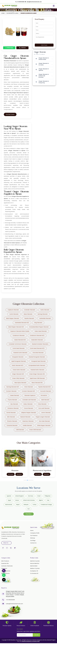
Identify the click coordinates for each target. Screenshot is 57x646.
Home (3, 13)
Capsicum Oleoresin (13, 310)
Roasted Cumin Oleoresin (20, 352)
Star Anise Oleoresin (44, 421)
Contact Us (33, 543)
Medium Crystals (35, 568)
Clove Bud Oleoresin (38, 352)
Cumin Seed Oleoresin (19, 348)
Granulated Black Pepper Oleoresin (39, 327)
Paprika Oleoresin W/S (44, 387)
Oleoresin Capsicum (29, 395)
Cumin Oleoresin (13, 314)
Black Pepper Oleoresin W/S (16, 327)
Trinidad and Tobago (46, 504)
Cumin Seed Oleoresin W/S (37, 348)
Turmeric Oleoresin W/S (28, 391)
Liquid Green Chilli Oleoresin (37, 378)
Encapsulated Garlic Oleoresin (37, 365)
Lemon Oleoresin (46, 412)
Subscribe (36, 634)
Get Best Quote (10, 114)
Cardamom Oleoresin (19, 335)
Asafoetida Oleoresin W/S (22, 322)
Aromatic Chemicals (7, 566)
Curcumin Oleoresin (45, 391)
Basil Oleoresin (45, 400)
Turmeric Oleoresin (11, 391)
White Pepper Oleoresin (43, 425)
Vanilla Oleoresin (27, 425)
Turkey (34, 504)
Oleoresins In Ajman (12, 13)
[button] (53, 464)
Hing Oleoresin (38, 322)
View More (19, 474)
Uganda (9, 496)
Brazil (38, 496)
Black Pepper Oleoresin (12, 318)
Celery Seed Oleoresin (41, 331)
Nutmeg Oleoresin (43, 314)
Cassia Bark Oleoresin (37, 340)
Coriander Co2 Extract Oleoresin (18, 344)
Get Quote (10, 474)
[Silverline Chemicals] (9, 6)
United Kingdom (19, 496)
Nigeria (41, 500)
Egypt (9, 500)
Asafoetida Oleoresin (45, 318)
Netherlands (8, 504)
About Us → (6, 543)
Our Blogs (32, 540)
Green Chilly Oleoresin (18, 378)
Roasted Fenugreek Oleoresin (37, 357)
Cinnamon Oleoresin (13, 408)
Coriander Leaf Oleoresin (29, 400)
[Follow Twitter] (10, 547)
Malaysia (26, 504)
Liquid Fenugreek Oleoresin (18, 361)
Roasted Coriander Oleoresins (40, 344)
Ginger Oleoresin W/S (18, 374)
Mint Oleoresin (11, 417)
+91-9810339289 (20, 1)
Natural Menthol (34, 563)
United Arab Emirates (29, 500)
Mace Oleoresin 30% (37, 382)
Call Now (23, 48)
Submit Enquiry (44, 45)
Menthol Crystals (35, 561)
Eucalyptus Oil (34, 571)
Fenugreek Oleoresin (17, 357)
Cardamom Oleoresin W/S (37, 335)
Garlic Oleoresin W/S (17, 365)
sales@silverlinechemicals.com (34, 1)
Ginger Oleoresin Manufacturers (17, 174)
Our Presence (33, 535)
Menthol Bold (33, 566)
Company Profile (34, 533)
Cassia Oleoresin (14, 395)
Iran (28, 509)
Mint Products (5, 561)
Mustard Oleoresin (25, 417)
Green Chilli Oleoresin (35, 429)
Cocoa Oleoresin (28, 408)
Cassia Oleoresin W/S (20, 340)
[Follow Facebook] (3, 547)
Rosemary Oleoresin (28, 421)
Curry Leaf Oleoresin (44, 408)
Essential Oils (5, 563)
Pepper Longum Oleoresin (43, 417)
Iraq (48, 500)
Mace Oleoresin (28, 314)
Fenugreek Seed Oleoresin (38, 361)
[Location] (3, 593)
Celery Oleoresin (28, 404)
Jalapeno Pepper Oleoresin (28, 412)
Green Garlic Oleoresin (19, 370)
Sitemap (32, 538)
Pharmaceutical (5, 571)
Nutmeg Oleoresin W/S (12, 387)
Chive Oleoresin (42, 404)
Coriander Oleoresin (29, 310)
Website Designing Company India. (31, 641)
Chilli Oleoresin (20, 429)
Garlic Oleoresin (44, 310)
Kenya (17, 500)
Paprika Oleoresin (29, 318)
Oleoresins (4, 568)
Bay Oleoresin (14, 404)
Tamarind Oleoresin (12, 425)
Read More (28, 514)
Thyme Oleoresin (12, 400)
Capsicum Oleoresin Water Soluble (19, 331)
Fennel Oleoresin (11, 412)
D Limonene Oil (34, 573)
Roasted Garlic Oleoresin (37, 370)
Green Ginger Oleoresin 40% (37, 374)
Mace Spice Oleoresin (20, 382)
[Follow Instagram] (6, 547)
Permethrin (44, 395)
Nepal (17, 504)
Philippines (47, 496)
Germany (30, 496)
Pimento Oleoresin (12, 421)
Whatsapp (10, 48)
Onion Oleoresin (28, 387)
